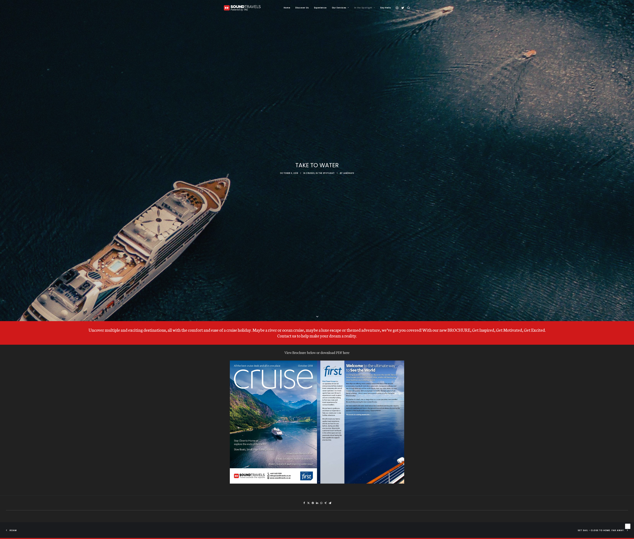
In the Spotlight (363, 7)
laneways (348, 174)
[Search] (408, 8)
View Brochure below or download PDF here (317, 355)
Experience (320, 7)
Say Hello (385, 7)
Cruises (310, 174)
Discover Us (302, 7)
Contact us (286, 338)
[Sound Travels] (243, 7)
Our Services (339, 7)
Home (287, 7)
